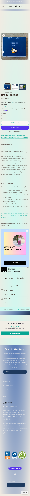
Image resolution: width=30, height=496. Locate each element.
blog (4, 396)
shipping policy (8, 393)
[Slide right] (28, 87)
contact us (6, 381)
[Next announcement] (27, 2)
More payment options (15, 131)
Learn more (4, 104)
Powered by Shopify (22, 490)
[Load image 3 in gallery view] (22, 87)
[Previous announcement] (3, 2)
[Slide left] (2, 87)
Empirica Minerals (12, 490)
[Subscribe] (25, 372)
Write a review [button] (15, 333)
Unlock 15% (15, 263)
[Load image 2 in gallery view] (15, 87)
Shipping (3, 106)
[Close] (27, 231)
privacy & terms (8, 385)
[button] (3, 6)
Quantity (3, 113)
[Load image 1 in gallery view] (7, 87)
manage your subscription (11, 389)
